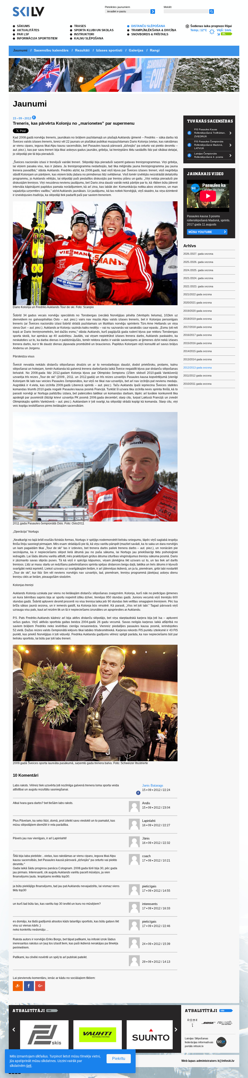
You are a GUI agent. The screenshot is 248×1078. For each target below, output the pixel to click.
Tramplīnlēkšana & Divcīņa (153, 30)
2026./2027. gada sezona (198, 253)
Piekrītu (118, 1058)
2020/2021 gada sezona (197, 302)
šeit (28, 1066)
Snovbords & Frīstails (149, 34)
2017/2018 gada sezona (197, 327)
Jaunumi (20, 50)
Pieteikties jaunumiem (117, 7)
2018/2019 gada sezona (197, 318)
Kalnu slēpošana (88, 38)
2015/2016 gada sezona (197, 343)
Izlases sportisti (109, 50)
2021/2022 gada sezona (197, 294)
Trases (80, 26)
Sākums (23, 26)
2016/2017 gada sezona (197, 334)
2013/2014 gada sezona (197, 359)
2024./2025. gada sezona (198, 270)
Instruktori (84, 34)
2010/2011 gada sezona (197, 383)
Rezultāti (82, 50)
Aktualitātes (28, 30)
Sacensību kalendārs (51, 50)
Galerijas (136, 50)
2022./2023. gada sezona (198, 286)
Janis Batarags (152, 785)
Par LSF (23, 34)
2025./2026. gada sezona (198, 261)
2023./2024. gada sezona (198, 278)
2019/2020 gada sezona (197, 310)
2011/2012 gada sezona (197, 375)
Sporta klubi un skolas (94, 30)
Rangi (155, 50)
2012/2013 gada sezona (197, 367)
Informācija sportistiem (37, 38)
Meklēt (167, 7)
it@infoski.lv (225, 1061)
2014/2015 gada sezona (197, 351)
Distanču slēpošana (148, 26)
